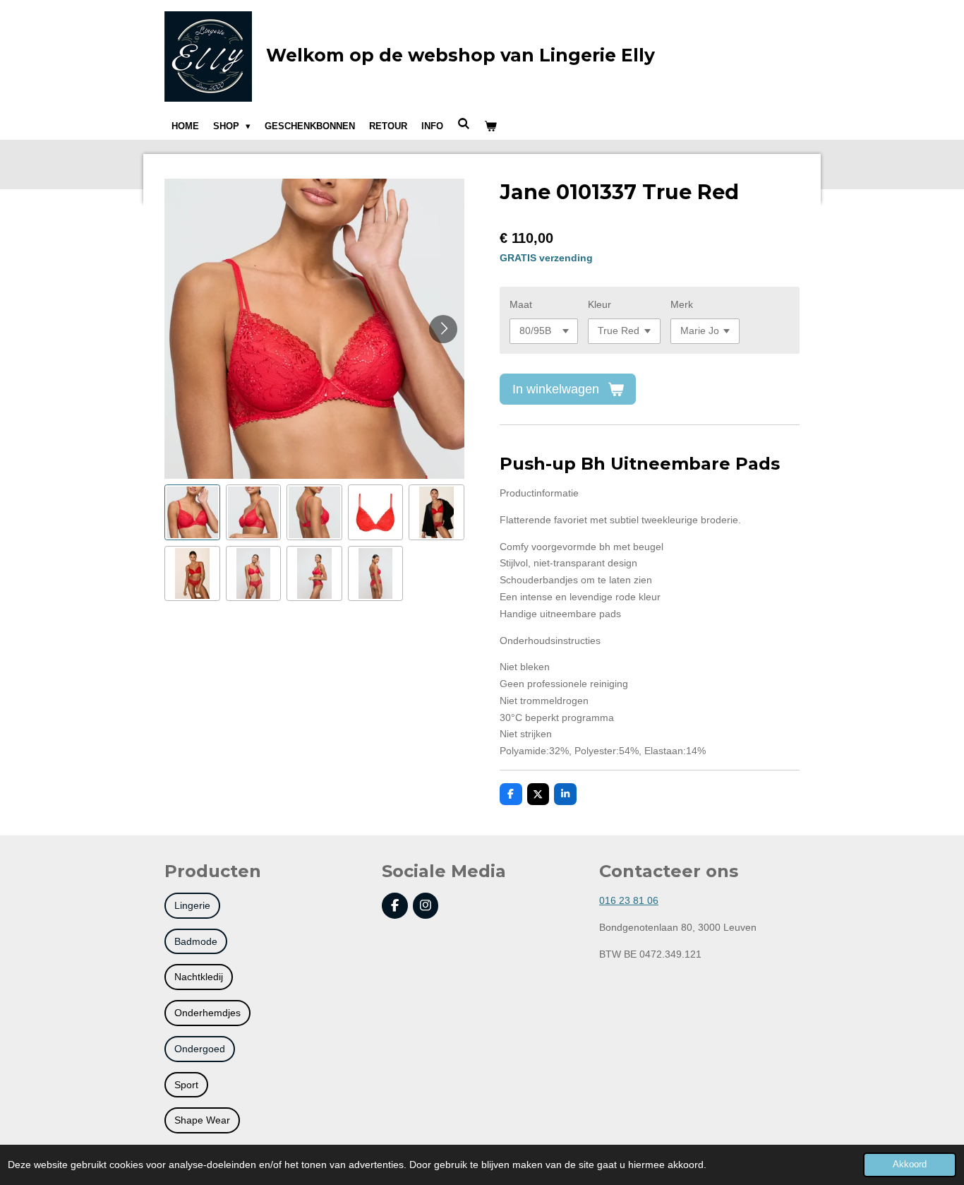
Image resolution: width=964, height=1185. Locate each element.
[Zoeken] (463, 124)
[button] (192, 512)
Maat (521, 304)
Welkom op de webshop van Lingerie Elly (460, 55)
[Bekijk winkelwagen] (490, 126)
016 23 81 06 (628, 900)
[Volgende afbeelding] (443, 329)
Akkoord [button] (910, 1164)
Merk (681, 304)
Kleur (599, 304)
